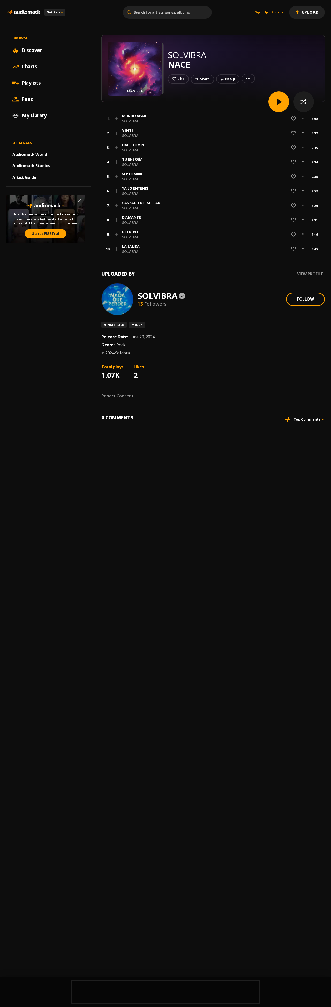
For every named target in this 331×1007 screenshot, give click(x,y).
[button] (211, 118)
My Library (34, 115)
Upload (310, 12)
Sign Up (261, 12)
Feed (27, 99)
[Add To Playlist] (116, 118)
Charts (29, 66)
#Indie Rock (114, 324)
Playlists (31, 82)
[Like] (293, 118)
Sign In (277, 12)
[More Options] (303, 118)
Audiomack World (29, 154)
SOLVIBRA (130, 121)
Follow (305, 299)
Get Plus (55, 12)
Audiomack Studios (31, 166)
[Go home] (23, 12)
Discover (32, 50)
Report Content (117, 396)
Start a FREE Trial (45, 233)
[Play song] (278, 101)
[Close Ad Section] (79, 200)
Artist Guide (24, 177)
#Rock (136, 324)
